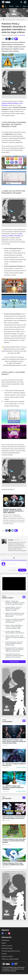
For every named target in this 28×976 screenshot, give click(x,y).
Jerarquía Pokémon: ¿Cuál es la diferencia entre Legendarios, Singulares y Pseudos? (13, 609)
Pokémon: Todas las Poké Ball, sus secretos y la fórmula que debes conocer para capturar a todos (14, 627)
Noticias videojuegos (10, 19)
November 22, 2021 (20, 365)
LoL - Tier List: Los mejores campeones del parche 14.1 (14, 764)
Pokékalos (18, 235)
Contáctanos (5, 940)
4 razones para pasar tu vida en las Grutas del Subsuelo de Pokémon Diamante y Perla (14, 643)
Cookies (4, 953)
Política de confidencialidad (10, 959)
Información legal (7, 948)
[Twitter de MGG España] (6, 933)
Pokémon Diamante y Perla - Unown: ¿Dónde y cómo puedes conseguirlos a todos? (15, 637)
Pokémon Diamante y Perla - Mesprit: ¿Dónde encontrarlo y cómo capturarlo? (13, 510)
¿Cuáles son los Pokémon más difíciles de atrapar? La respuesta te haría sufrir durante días (15, 621)
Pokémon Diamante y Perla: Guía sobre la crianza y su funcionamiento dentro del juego (13, 841)
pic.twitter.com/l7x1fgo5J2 (14, 363)
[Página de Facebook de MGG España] (3, 933)
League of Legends (21, 767)
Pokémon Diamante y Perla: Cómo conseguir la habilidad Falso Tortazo (13, 863)
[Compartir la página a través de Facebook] (6, 39)
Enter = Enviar (12, 570)
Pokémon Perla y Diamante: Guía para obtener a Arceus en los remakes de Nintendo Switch (14, 615)
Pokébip (10, 235)
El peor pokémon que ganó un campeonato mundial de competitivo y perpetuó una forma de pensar (14, 655)
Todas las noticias (14, 661)
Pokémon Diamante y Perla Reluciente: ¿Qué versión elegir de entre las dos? (13, 817)
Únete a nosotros (7, 945)
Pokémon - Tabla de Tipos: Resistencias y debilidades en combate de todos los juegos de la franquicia (15, 603)
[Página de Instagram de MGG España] (9, 933)
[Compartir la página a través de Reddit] (12, 39)
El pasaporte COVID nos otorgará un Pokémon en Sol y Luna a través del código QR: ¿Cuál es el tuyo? (14, 649)
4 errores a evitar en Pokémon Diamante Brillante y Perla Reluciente (14, 632)
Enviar (23, 570)
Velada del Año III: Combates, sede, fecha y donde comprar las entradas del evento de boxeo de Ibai (14, 741)
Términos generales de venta (11, 951)
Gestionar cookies (7, 956)
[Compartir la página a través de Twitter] (9, 39)
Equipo (4, 943)
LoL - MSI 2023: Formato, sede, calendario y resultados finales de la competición (12, 787)
